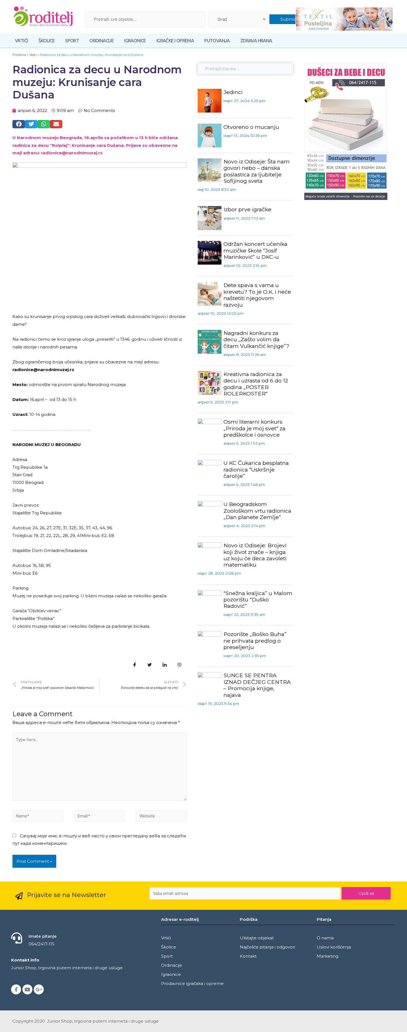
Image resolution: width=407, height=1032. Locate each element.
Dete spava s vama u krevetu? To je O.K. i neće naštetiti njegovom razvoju (257, 295)
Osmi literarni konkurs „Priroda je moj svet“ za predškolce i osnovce (254, 428)
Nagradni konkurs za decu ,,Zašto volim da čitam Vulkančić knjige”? (256, 339)
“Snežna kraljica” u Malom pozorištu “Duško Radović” (257, 599)
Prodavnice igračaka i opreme (192, 983)
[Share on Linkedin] (164, 664)
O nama (325, 937)
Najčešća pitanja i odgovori (267, 947)
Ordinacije (101, 40)
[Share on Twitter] (149, 664)
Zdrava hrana (256, 40)
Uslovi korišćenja (334, 947)
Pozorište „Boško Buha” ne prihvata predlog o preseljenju (255, 640)
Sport (72, 40)
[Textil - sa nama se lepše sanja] (344, 19)
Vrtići (21, 40)
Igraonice (135, 40)
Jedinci (233, 92)
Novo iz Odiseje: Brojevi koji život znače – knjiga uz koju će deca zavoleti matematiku (255, 555)
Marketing (327, 956)
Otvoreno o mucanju (251, 127)
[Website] (161, 817)
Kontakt (248, 956)
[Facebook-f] (16, 989)
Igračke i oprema (175, 40)
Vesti (33, 55)
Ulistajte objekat (257, 937)
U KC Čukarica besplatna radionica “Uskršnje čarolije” (256, 469)
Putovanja (217, 40)
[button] (18, 124)
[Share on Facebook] (134, 664)
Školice (46, 40)
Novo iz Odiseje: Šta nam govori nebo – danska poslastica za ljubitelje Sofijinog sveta (256, 171)
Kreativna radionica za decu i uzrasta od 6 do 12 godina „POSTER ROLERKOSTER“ (255, 384)
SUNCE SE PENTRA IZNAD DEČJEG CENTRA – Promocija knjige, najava (257, 685)
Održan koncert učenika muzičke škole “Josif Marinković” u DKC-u (255, 250)
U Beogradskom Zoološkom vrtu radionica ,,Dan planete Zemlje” (257, 510)
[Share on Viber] (179, 664)
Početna (19, 55)
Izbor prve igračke (247, 209)
